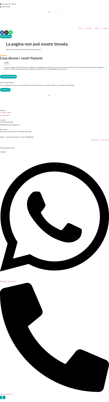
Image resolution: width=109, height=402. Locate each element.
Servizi (97, 28)
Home (80, 28)
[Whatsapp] (11, 32)
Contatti (104, 28)
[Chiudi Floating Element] (4, 397)
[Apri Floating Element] (1, 397)
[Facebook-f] (2, 32)
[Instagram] (6, 32)
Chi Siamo (89, 28)
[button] (2, 66)
